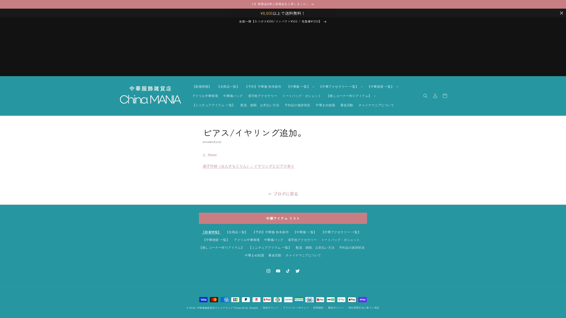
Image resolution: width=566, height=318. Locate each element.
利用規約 (318, 307)
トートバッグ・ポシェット (340, 240)
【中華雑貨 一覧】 (216, 240)
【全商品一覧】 (237, 232)
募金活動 (274, 255)
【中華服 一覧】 (305, 232)
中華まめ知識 (254, 255)
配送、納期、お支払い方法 (315, 247)
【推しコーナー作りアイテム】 (221, 247)
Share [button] (212, 155)
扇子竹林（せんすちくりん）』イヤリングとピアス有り (248, 166)
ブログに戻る (285, 194)
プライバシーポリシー (296, 307)
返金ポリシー (270, 307)
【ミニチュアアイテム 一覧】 (270, 247)
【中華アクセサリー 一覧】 (341, 232)
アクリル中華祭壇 (247, 240)
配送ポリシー (336, 307)
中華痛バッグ (274, 240)
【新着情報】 (211, 232)
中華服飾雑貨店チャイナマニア (215, 308)
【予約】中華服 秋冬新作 (270, 232)
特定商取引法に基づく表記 (363, 307)
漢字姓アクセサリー (302, 240)
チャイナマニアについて (303, 255)
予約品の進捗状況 (352, 247)
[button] (300, 86)
